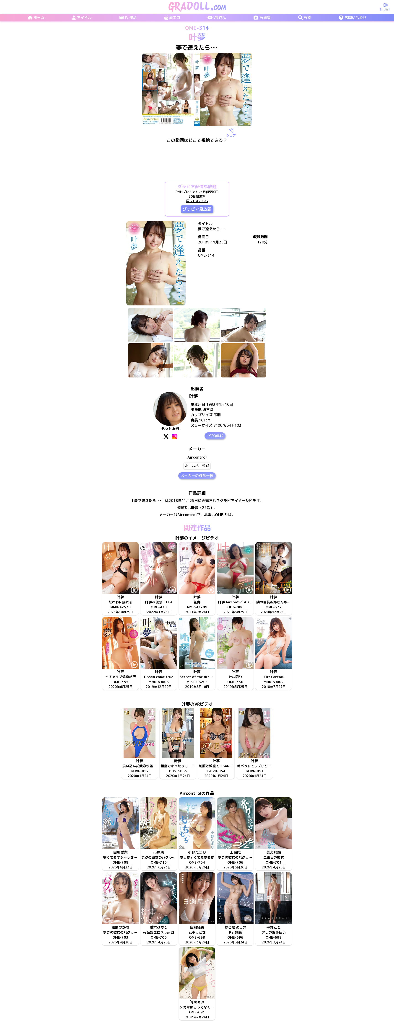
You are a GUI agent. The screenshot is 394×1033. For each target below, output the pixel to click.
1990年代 (215, 435)
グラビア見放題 (197, 209)
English (385, 9)
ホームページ (195, 465)
